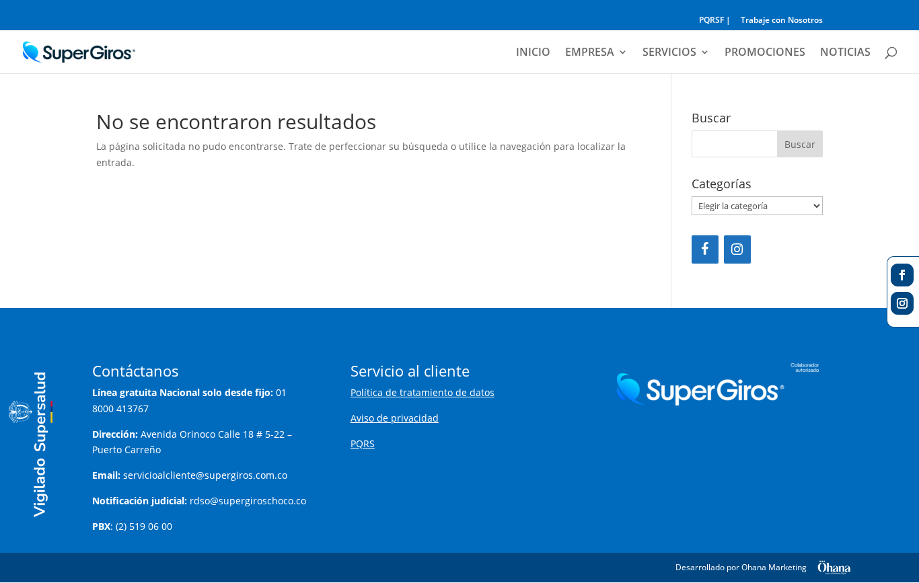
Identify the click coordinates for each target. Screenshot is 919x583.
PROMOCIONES (765, 53)
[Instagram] (737, 249)
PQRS (363, 443)
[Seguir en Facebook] (902, 275)
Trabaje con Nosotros (782, 21)
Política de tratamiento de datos (422, 392)
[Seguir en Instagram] (902, 303)
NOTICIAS (845, 53)
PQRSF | (715, 21)
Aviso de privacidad (395, 418)
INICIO (533, 53)
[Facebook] (705, 249)
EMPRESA (589, 53)
